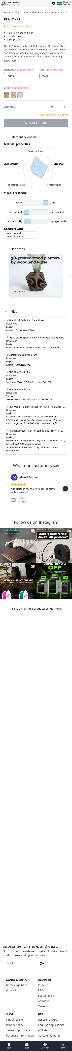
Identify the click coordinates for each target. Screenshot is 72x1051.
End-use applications (51, 1025)
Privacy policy (14, 1025)
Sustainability (46, 995)
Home (7, 12)
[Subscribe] (42, 963)
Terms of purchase (18, 1030)
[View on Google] (14, 477)
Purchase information (20, 1035)
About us (43, 1001)
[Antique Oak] (6, 95)
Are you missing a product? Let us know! (36, 608)
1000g (44, 75)
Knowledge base (16, 985)
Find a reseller (15, 1019)
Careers (43, 1006)
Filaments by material (44, 12)
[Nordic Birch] (20, 95)
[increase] (64, 106)
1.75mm (10, 75)
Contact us (13, 990)
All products (21, 12)
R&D (41, 990)
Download (11, 323)
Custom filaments (49, 1035)
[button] (6, 488)
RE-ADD (43, 985)
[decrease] (39, 106)
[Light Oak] (13, 95)
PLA (62, 12)
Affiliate (43, 1030)
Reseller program (49, 1019)
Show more (10, 60)
